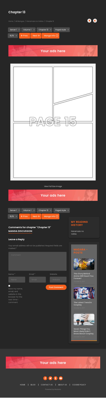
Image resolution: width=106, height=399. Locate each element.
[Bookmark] (89, 21)
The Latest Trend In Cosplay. (83, 303)
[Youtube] (61, 378)
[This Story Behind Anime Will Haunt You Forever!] (84, 264)
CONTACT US (47, 384)
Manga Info (49, 35)
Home (11, 21)
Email (31, 274)
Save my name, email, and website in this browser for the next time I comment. (15, 295)
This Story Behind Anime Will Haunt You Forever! (83, 276)
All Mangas (19, 21)
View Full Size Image (53, 186)
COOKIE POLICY (79, 384)
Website (53, 274)
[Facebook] (45, 378)
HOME (22, 384)
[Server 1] (14, 29)
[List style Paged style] (61, 29)
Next (35, 35)
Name (11, 274)
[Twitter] (50, 378)
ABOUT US (62, 384)
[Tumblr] (56, 378)
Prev (25, 35)
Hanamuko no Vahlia (34, 21)
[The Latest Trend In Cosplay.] (84, 292)
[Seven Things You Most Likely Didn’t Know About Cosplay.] (84, 319)
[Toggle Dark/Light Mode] (95, 21)
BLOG (33, 384)
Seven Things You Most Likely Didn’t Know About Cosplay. (84, 331)
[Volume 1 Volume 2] (28, 29)
